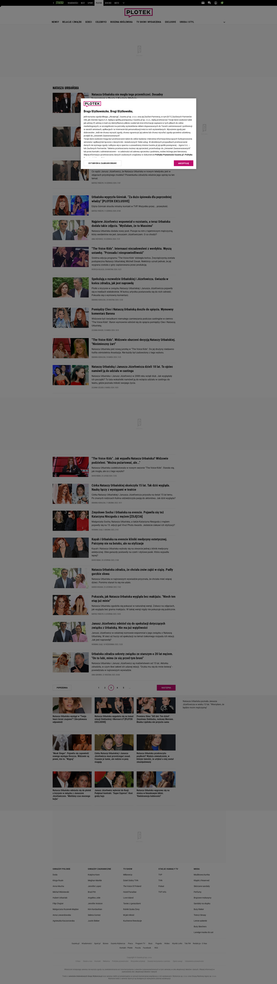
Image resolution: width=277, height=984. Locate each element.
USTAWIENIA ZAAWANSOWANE (102, 163)
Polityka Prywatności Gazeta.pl (169, 155)
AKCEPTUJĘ (183, 163)
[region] (138, 133)
